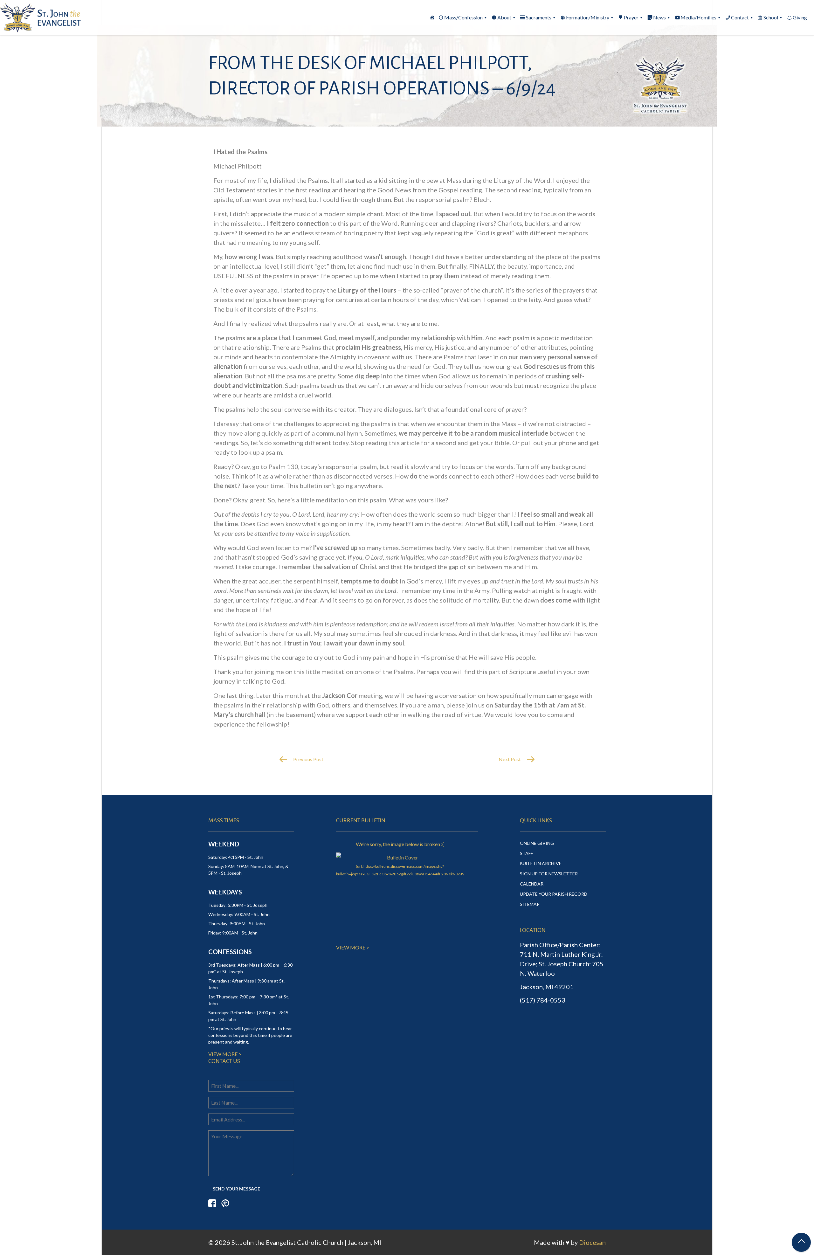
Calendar (531, 883)
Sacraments (538, 17)
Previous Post (307, 759)
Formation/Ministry (587, 17)
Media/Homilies (698, 17)
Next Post (510, 759)
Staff (526, 853)
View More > (224, 1054)
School (770, 17)
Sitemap (530, 904)
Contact (740, 17)
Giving (800, 17)
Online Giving (537, 843)
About (504, 17)
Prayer (631, 17)
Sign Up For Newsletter (549, 873)
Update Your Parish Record (553, 894)
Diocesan (592, 1242)
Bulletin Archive (541, 863)
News (659, 17)
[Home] (432, 17)
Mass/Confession (463, 17)
